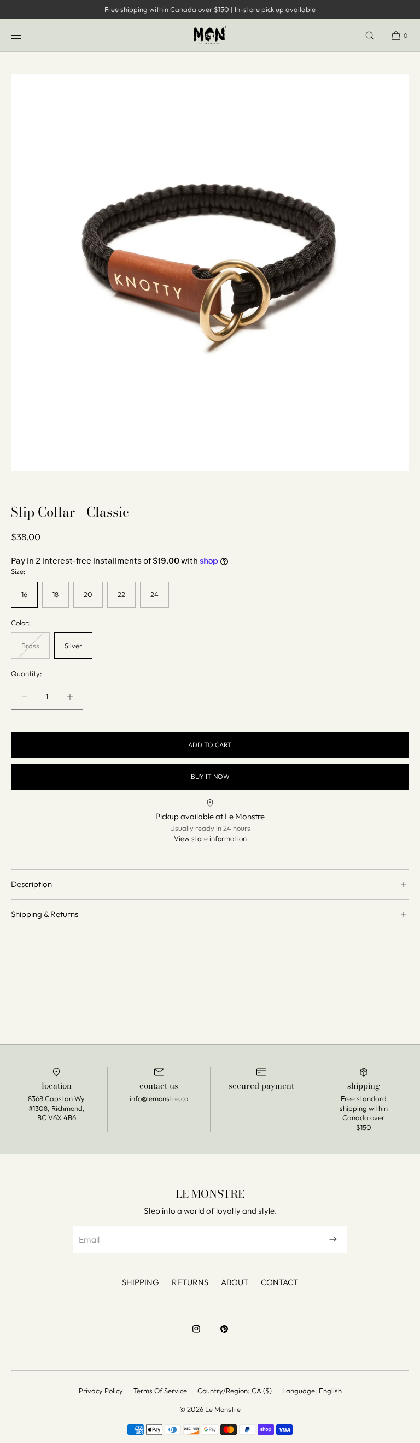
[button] (370, 35)
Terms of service (160, 1390)
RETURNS (190, 1282)
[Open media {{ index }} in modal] (210, 272)
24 (154, 594)
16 (24, 594)
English (330, 1390)
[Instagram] (196, 1334)
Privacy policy (101, 1390)
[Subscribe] (333, 1239)
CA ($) (262, 1390)
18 (55, 594)
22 (121, 594)
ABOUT (234, 1282)
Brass (35, 650)
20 (88, 594)
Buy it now (210, 776)
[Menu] (24, 35)
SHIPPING (140, 1282)
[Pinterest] (224, 1334)
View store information (210, 838)
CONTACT (279, 1282)
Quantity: (26, 674)
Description (31, 884)
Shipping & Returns (44, 914)
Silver (73, 645)
